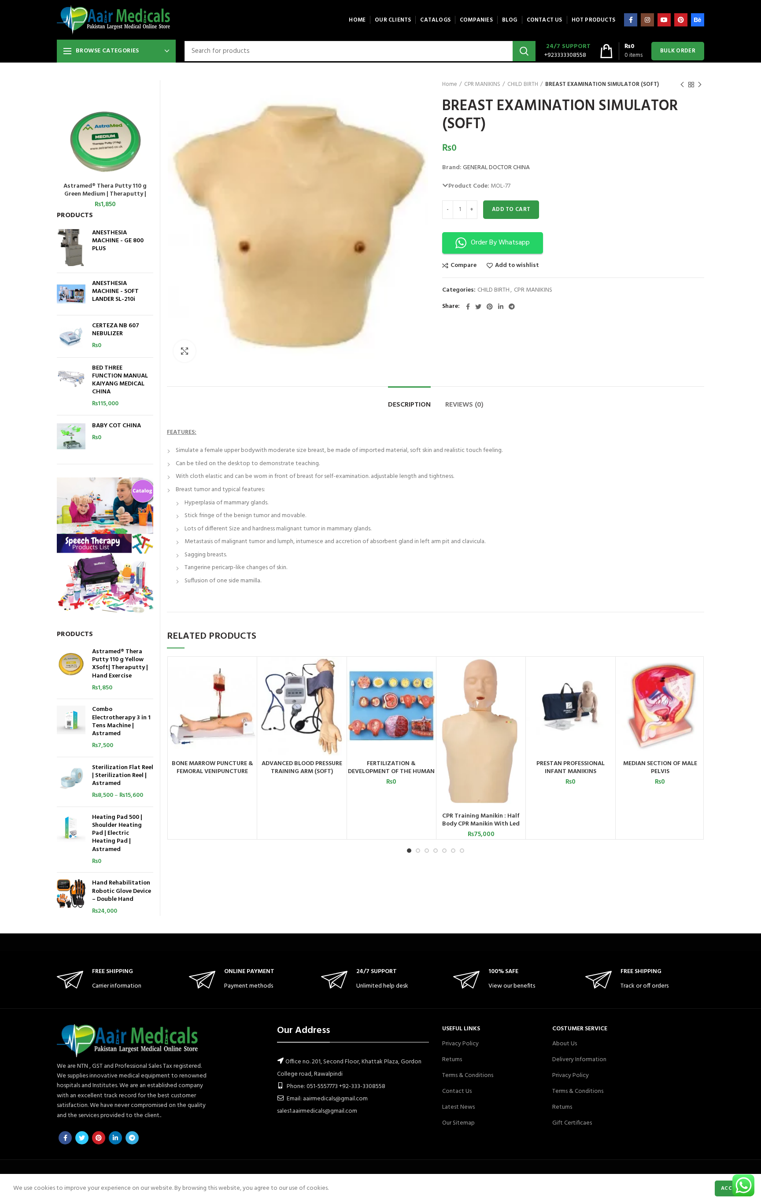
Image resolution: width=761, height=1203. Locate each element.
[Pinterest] (680, 19)
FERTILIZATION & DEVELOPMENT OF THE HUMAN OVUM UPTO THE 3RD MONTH (391, 772)
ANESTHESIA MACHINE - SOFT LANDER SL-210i (115, 292)
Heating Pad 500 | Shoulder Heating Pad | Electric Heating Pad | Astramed (117, 834)
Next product (699, 84)
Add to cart (511, 209)
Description (409, 405)
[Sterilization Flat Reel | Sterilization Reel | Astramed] (71, 782)
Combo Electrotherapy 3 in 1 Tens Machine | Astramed (121, 722)
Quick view (250, 691)
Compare (464, 266)
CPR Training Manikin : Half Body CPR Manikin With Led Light (481, 824)
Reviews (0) (464, 405)
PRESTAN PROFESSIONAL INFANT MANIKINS (570, 768)
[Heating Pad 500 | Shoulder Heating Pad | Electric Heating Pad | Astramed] (71, 840)
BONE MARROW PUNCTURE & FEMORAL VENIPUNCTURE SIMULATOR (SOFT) (212, 772)
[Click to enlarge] (185, 351)
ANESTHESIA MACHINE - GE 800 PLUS (118, 241)
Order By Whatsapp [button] (500, 242)
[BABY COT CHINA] (71, 436)
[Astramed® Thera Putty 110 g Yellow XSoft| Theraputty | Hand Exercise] (71, 670)
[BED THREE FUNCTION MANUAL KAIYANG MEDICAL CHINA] (71, 386)
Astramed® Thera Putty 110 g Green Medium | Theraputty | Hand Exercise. (105, 194)
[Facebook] (630, 19)
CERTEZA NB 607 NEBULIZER (115, 330)
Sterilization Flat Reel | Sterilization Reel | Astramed (122, 776)
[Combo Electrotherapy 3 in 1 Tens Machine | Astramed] (71, 728)
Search (524, 51)
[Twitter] (478, 306)
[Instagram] (647, 19)
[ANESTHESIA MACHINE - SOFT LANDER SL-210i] (71, 294)
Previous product (682, 84)
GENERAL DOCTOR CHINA (496, 168)
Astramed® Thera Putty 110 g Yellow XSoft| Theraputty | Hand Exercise (120, 664)
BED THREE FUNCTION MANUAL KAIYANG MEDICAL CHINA (120, 380)
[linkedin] (500, 306)
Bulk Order (677, 51)
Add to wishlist (517, 266)
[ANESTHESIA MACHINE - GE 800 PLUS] (71, 247)
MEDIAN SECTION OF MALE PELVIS (660, 768)
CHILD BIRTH (522, 85)
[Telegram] (511, 306)
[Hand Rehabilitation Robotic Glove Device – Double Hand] (71, 897)
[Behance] (697, 19)
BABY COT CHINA (116, 426)
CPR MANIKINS (482, 85)
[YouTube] (664, 19)
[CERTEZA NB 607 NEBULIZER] (71, 336)
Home (449, 85)
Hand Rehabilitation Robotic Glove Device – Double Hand (121, 891)
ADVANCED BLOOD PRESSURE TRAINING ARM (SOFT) (302, 768)
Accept (731, 1188)
